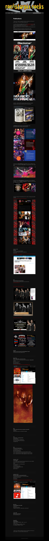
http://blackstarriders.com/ (16, 282)
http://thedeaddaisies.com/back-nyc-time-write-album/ (20, 198)
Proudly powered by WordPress (24, 538)
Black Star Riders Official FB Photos (17, 317)
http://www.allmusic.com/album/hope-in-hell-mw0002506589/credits (21, 364)
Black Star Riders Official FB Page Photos (18, 286)
